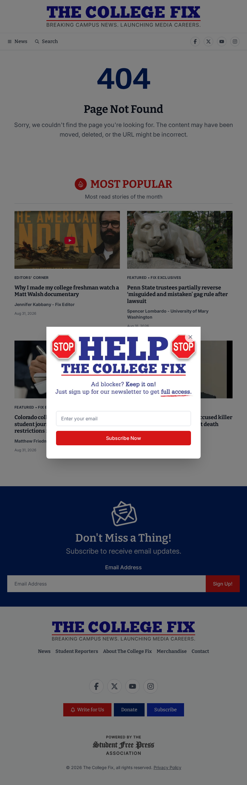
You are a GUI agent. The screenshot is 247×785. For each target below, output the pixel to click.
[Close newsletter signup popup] (190, 337)
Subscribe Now (123, 438)
